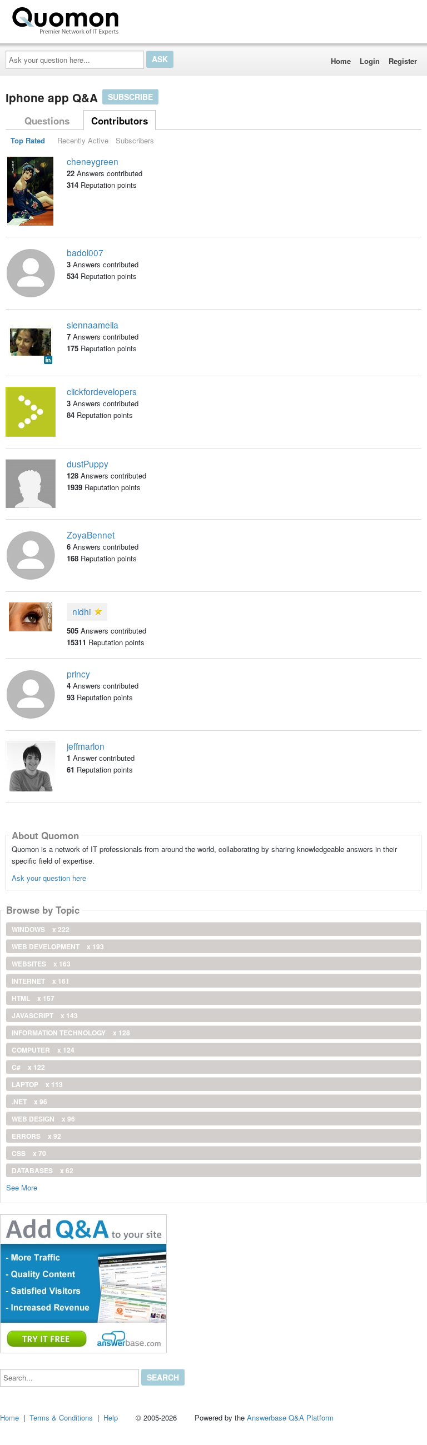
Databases (42, 1170)
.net (29, 1102)
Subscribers (135, 140)
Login (370, 61)
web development (58, 946)
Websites (41, 964)
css (29, 1153)
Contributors (119, 120)
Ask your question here (49, 878)
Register (403, 61)
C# (28, 1067)
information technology (71, 1033)
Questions (46, 120)
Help (110, 1417)
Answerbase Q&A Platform (290, 1417)
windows (40, 929)
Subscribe (130, 96)
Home (341, 61)
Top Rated (28, 140)
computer (43, 1050)
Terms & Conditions (61, 1417)
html (33, 998)
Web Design (43, 1119)
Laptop (37, 1084)
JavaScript (45, 1015)
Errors (36, 1136)
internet (40, 981)
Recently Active (82, 140)
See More (21, 1187)
